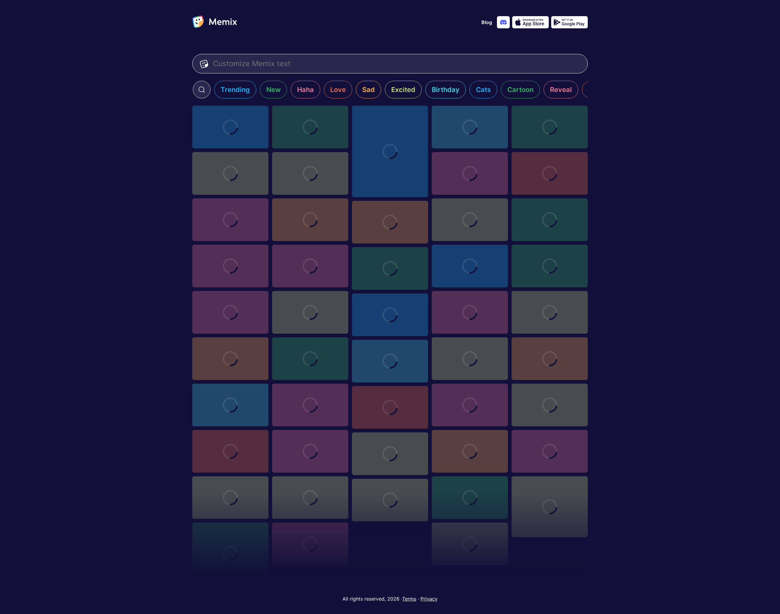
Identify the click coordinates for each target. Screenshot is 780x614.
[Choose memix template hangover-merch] (230, 219)
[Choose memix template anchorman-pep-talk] (550, 312)
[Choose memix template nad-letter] (310, 266)
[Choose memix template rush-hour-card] (310, 451)
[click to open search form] (201, 89)
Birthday (445, 90)
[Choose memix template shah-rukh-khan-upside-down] (470, 544)
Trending (235, 90)
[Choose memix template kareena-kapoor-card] (310, 497)
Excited (403, 90)
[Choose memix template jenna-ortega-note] (230, 497)
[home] (214, 22)
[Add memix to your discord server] (503, 22)
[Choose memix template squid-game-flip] (550, 266)
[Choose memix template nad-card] (230, 266)
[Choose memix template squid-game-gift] (230, 451)
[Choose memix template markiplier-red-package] (310, 219)
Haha (305, 90)
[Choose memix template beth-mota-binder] (470, 312)
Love (338, 90)
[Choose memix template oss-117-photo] (470, 266)
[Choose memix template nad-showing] (390, 222)
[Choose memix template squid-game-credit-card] (310, 358)
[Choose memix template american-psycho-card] (550, 405)
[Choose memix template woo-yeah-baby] (550, 506)
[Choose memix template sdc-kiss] (310, 405)
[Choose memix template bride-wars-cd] (230, 358)
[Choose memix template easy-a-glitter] (550, 127)
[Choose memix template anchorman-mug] (550, 173)
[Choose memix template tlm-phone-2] (310, 312)
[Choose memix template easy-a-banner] (230, 173)
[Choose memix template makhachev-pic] (470, 358)
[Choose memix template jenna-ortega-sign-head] (470, 451)
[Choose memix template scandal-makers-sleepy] (390, 407)
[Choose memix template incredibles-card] (230, 405)
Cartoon (520, 90)
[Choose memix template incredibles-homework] (470, 219)
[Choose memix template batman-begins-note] (390, 453)
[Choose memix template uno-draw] (390, 361)
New (273, 90)
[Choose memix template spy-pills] (390, 268)
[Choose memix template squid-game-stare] (230, 312)
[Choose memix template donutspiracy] (390, 151)
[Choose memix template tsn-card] (550, 358)
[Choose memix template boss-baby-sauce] (390, 314)
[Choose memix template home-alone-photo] (470, 127)
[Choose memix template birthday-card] (550, 451)
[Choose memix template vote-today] (470, 173)
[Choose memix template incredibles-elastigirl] (550, 219)
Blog (486, 22)
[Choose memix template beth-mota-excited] (310, 127)
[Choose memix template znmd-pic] (310, 544)
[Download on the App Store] (530, 22)
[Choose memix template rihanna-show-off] (230, 553)
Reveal (561, 90)
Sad (368, 90)
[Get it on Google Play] (569, 22)
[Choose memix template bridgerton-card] (470, 497)
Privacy (429, 599)
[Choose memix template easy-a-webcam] (310, 173)
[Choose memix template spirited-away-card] (390, 500)
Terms (409, 599)
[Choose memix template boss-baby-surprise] (230, 127)
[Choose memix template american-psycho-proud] (470, 405)
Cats (483, 90)
